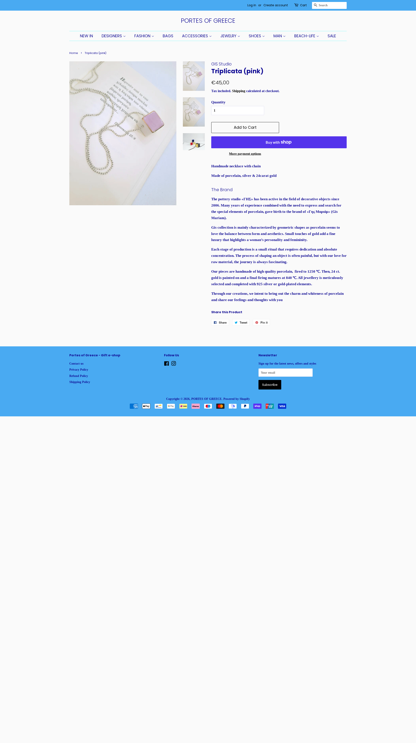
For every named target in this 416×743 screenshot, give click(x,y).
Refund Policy (78, 376)
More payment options (245, 153)
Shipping (238, 91)
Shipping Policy (79, 382)
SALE (332, 36)
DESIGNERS (112, 36)
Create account (275, 5)
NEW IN (86, 36)
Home (73, 53)
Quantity (218, 102)
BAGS (168, 36)
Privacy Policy (78, 369)
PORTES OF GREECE (208, 20)
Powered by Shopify (236, 399)
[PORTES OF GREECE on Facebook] (166, 364)
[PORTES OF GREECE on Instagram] (173, 364)
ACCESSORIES (195, 36)
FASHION (142, 36)
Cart (303, 5)
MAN (278, 36)
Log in (251, 5)
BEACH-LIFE (305, 36)
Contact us (76, 363)
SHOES (255, 36)
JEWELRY (228, 36)
